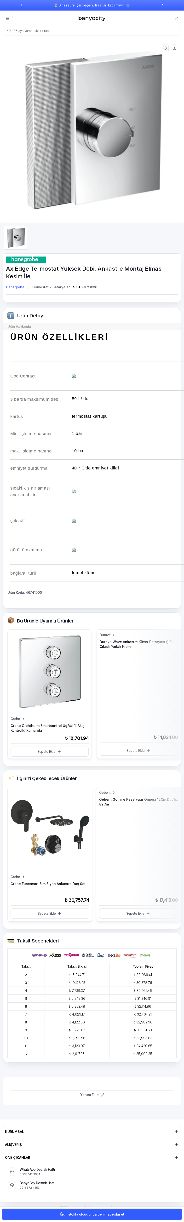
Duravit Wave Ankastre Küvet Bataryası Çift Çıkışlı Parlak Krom (136, 644)
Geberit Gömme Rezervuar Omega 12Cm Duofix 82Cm (138, 801)
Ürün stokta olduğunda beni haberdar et (92, 1214)
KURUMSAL (14, 1132)
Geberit (104, 792)
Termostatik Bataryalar (51, 287)
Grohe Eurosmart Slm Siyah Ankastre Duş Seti (48, 884)
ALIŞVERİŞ (13, 1144)
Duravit (105, 635)
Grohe (15, 719)
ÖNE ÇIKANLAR (17, 1157)
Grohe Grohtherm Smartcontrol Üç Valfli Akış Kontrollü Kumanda (48, 728)
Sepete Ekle (46, 751)
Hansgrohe (15, 287)
